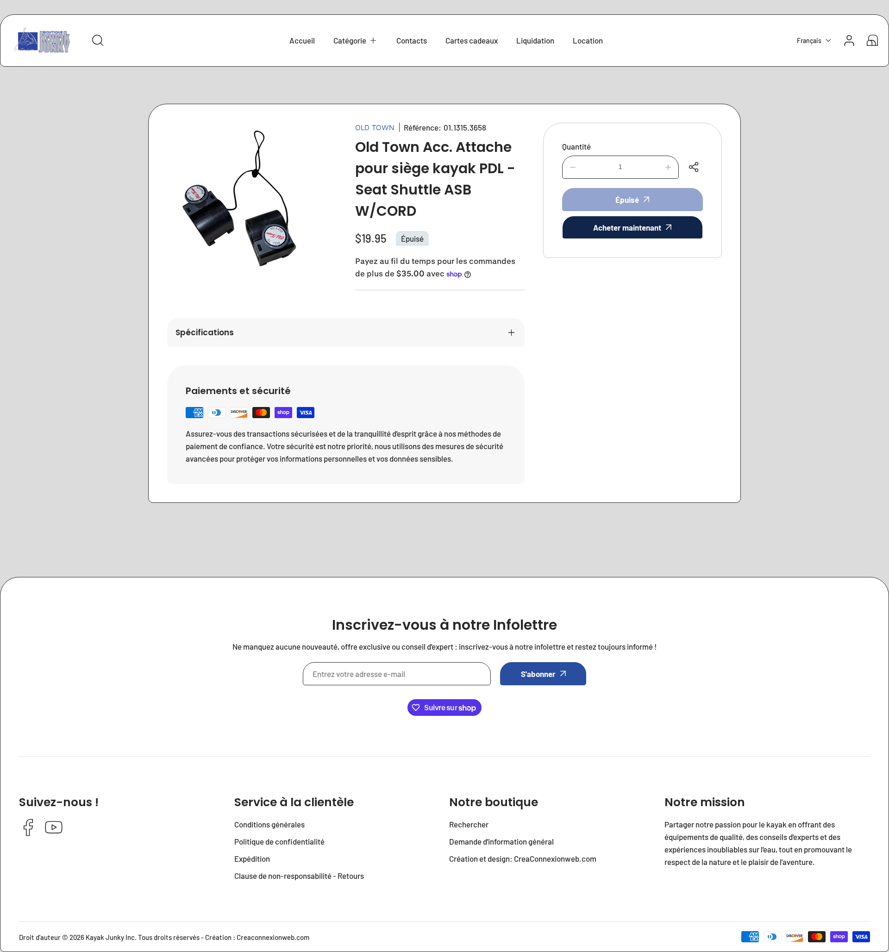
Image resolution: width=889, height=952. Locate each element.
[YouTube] (53, 828)
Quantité (576, 146)
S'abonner (538, 673)
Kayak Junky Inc (110, 937)
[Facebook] (28, 828)
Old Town (374, 127)
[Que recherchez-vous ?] (98, 40)
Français (809, 40)
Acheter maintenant (627, 227)
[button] (355, 40)
